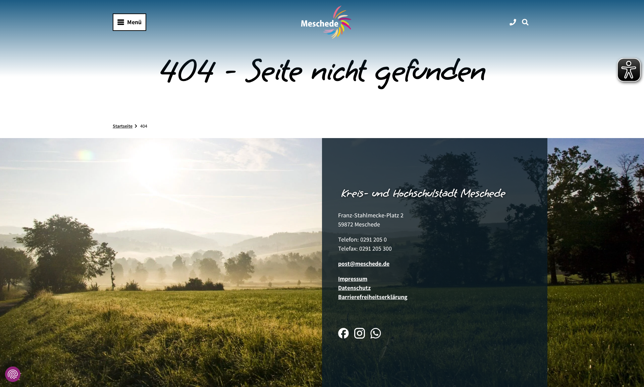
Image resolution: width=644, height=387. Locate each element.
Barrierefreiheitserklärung (373, 297)
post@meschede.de (363, 263)
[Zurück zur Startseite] (326, 22)
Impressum (352, 279)
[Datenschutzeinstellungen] (12, 374)
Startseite (122, 126)
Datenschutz (354, 288)
